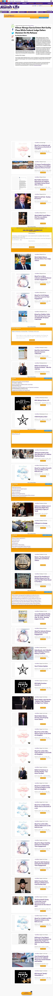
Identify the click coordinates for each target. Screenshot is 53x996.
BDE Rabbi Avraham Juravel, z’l (41, 684)
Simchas (18, 3)
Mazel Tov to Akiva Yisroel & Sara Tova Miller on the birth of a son (43, 469)
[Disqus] (31, 90)
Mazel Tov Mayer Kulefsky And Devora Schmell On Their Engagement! (42, 844)
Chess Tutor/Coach (16, 540)
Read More (43, 153)
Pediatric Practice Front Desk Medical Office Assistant (23, 495)
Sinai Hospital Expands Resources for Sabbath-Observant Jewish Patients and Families (42, 958)
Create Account (18, 1)
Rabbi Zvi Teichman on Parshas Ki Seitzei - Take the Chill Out (43, 367)
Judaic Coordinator (16, 492)
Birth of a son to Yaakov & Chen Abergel (20, 381)
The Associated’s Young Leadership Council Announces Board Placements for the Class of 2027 (43, 903)
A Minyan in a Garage (41, 523)
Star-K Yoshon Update (41, 666)
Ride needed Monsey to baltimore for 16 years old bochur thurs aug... (26, 598)
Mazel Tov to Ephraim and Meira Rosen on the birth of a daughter (43, 146)
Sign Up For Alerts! (34, 17)
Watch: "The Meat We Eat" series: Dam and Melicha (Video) (42, 558)
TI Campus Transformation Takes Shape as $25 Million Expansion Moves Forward (43, 165)
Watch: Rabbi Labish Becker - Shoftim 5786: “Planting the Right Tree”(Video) (43, 701)
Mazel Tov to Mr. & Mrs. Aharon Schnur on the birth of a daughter (43, 733)
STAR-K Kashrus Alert (41, 416)
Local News (9, 15)
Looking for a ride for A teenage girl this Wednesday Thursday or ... (26, 596)
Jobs (13, 3)
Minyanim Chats (15, 541)
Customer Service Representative (19, 496)
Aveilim (49, 430)
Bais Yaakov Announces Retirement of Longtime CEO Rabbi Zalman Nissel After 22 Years (42, 182)
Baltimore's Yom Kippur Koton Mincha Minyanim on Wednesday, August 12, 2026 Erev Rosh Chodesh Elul (43, 940)
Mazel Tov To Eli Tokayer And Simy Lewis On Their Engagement (42, 296)
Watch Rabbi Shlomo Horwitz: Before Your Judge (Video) (43, 258)
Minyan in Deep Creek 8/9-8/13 (18, 538)
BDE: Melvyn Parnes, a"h (42, 400)
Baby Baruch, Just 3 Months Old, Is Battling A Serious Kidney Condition (43, 651)
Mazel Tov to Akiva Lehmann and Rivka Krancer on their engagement (43, 277)
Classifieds (31, 3)
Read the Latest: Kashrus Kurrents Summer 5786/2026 (42, 351)
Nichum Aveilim (39, 3)
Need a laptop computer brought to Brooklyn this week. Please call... (26, 604)
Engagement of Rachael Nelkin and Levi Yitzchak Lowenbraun (25, 387)
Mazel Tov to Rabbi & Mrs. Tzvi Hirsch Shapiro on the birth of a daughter (42, 787)
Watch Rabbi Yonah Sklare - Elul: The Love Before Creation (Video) (43, 216)
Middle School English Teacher (18, 493)
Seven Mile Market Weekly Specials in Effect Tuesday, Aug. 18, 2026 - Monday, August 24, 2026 (42, 616)
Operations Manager (16, 490)
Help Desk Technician (16, 487)
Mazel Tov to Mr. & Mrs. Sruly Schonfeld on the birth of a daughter (43, 752)
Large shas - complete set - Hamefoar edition (21, 548)
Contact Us (50, 3)
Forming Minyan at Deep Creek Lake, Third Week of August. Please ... (26, 600)
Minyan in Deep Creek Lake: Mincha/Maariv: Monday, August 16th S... (26, 601)
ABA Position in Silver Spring (18, 544)
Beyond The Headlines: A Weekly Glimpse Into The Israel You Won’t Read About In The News (43, 579)
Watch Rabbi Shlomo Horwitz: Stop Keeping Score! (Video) (41, 717)
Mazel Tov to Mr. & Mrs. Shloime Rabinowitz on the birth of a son (43, 825)
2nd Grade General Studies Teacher (19, 488)
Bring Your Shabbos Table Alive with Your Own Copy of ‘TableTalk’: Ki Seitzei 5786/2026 (42, 316)
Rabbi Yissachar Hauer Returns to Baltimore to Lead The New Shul (42, 882)
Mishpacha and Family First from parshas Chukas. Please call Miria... (26, 603)
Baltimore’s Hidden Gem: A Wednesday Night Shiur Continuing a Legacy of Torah (43, 508)
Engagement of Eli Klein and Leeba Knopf (21, 390)
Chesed (8, 3)
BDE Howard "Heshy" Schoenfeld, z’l (41, 974)
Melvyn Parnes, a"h (16, 434)
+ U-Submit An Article (43, 17)
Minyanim (24, 3)
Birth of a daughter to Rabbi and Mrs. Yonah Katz (22, 384)
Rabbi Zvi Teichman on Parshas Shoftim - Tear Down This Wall (41, 771)
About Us (26, 1)
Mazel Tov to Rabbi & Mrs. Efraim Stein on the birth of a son (43, 806)
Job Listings (15, 484)
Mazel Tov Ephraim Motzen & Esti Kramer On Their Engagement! (43, 632)
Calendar (3, 3)
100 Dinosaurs (15, 543)
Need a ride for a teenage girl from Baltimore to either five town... (26, 595)
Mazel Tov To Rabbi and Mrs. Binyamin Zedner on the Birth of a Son (43, 919)
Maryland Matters (31, 25)
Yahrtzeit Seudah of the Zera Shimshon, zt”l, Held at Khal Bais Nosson (43, 454)
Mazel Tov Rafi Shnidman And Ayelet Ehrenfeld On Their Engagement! (42, 863)
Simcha (49, 378)
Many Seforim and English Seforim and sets (21, 546)
